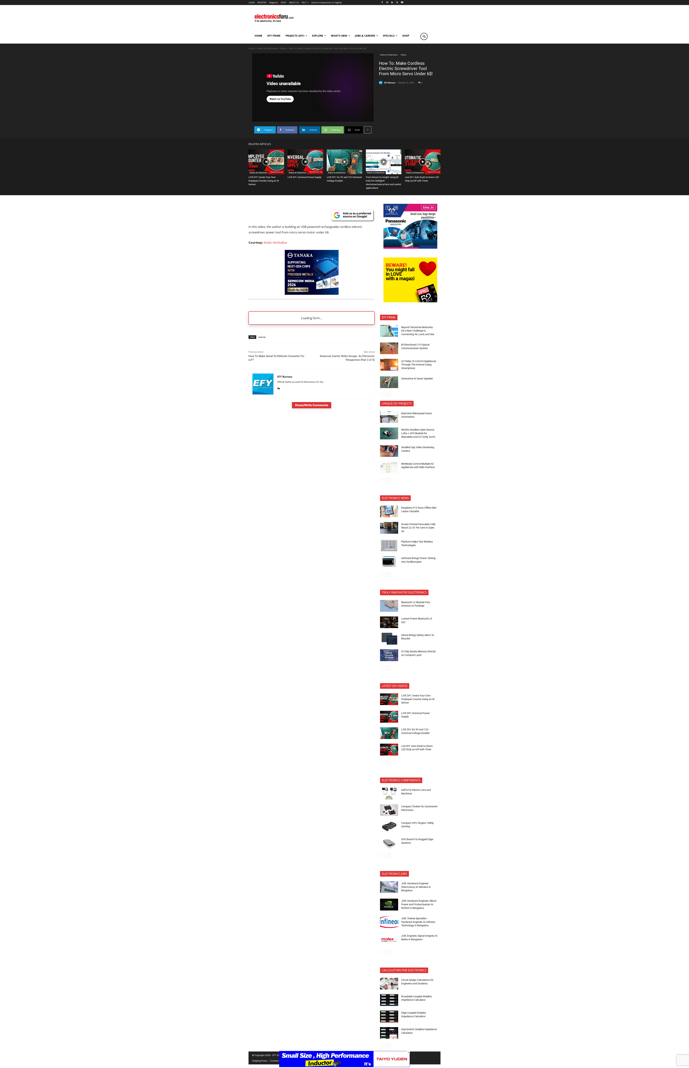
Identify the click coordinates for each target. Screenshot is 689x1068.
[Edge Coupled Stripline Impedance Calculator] (389, 1016)
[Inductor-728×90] (344, 1066)
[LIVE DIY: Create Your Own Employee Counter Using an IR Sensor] (266, 161)
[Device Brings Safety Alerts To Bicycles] (389, 639)
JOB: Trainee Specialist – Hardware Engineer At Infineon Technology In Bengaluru (418, 922)
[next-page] (388, 395)
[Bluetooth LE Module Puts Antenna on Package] (389, 606)
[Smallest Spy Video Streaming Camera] (389, 451)
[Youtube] (402, 3)
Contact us (276, 1060)
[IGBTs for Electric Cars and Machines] (389, 794)
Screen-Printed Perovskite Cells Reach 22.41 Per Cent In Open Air (418, 528)
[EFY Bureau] (381, 82)
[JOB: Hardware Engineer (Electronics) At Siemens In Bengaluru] (389, 887)
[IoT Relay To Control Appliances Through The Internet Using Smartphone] (389, 365)
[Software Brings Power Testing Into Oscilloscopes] (389, 562)
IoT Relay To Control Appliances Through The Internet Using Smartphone (418, 365)
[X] (397, 3)
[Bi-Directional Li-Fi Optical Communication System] (389, 348)
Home (252, 48)
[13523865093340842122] (410, 301)
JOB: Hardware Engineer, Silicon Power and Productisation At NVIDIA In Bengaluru (419, 904)
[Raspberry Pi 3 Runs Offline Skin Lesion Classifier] (389, 511)
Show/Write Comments (311, 405)
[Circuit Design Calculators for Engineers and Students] (389, 984)
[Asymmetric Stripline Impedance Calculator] (389, 1033)
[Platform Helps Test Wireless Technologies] (389, 545)
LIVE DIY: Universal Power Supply (304, 177)
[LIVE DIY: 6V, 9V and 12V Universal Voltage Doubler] (344, 161)
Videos (283, 48)
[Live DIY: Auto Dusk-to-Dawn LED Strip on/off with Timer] (422, 161)
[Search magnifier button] (424, 36)
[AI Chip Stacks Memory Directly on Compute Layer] (389, 655)
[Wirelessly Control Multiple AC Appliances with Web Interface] (389, 467)
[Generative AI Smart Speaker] (389, 382)
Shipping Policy (260, 1060)
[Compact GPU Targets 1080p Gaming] (389, 826)
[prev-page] (382, 395)
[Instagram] (387, 3)
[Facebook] (382, 3)
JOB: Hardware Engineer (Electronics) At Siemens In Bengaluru (416, 887)
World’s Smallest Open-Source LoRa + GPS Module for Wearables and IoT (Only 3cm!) (418, 433)
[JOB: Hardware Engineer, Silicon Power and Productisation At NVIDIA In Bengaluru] (389, 904)
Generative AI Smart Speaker (417, 378)
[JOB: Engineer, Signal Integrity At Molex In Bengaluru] (389, 939)
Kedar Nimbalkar (275, 242)
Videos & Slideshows (267, 48)
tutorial (261, 337)
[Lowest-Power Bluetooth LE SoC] (389, 622)
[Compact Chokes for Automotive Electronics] (389, 810)
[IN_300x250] (410, 247)
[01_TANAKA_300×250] (312, 294)
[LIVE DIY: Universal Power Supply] (305, 161)
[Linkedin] (392, 3)
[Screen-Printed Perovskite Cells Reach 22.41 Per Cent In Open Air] (389, 528)
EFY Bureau (389, 82)
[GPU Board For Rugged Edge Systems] (389, 843)
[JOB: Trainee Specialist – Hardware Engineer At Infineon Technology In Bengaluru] (389, 922)
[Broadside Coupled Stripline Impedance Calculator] (389, 1000)
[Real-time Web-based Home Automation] (389, 417)
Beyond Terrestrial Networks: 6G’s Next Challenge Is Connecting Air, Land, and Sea (418, 331)
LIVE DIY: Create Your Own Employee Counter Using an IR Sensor (264, 181)
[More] (367, 129)
